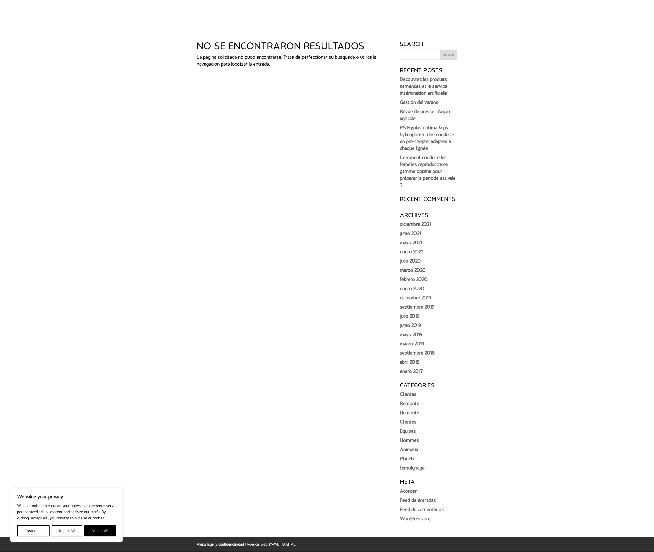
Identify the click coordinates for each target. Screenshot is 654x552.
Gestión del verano (419, 102)
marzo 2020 (413, 270)
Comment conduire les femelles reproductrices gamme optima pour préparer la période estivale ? (428, 171)
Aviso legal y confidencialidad (220, 544)
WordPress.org (415, 518)
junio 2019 (410, 325)
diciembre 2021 (415, 224)
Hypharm (445, 13)
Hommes (409, 440)
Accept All (99, 530)
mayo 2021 (411, 242)
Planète (407, 458)
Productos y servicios (487, 13)
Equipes (408, 431)
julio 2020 (410, 261)
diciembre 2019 (415, 297)
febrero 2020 (413, 279)
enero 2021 (411, 251)
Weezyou (572, 13)
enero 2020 (412, 288)
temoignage (412, 468)
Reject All (67, 530)
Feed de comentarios (422, 509)
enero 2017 (411, 371)
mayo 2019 (411, 334)
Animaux (409, 449)
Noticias (595, 13)
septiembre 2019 (417, 307)
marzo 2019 (412, 343)
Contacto (619, 13)
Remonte (409, 403)
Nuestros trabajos (538, 13)
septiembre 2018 (417, 353)
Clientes (408, 394)
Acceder (408, 491)
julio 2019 (409, 316)
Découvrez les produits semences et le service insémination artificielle (423, 86)
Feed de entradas (418, 500)
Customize (33, 530)
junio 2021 (410, 233)
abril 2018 (409, 362)
